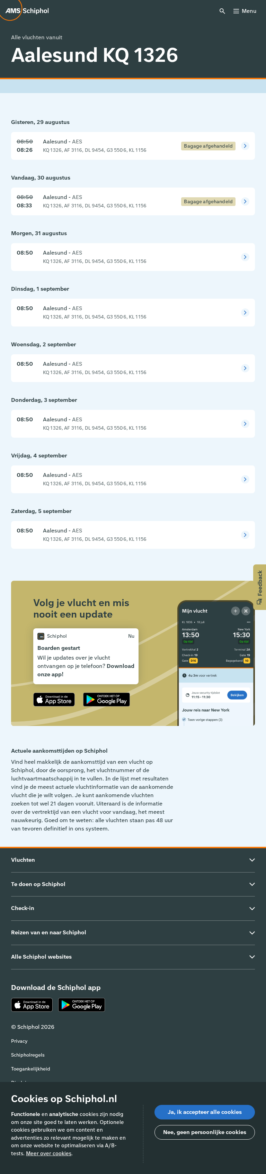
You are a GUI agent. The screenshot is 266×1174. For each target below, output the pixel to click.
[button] (259, 587)
